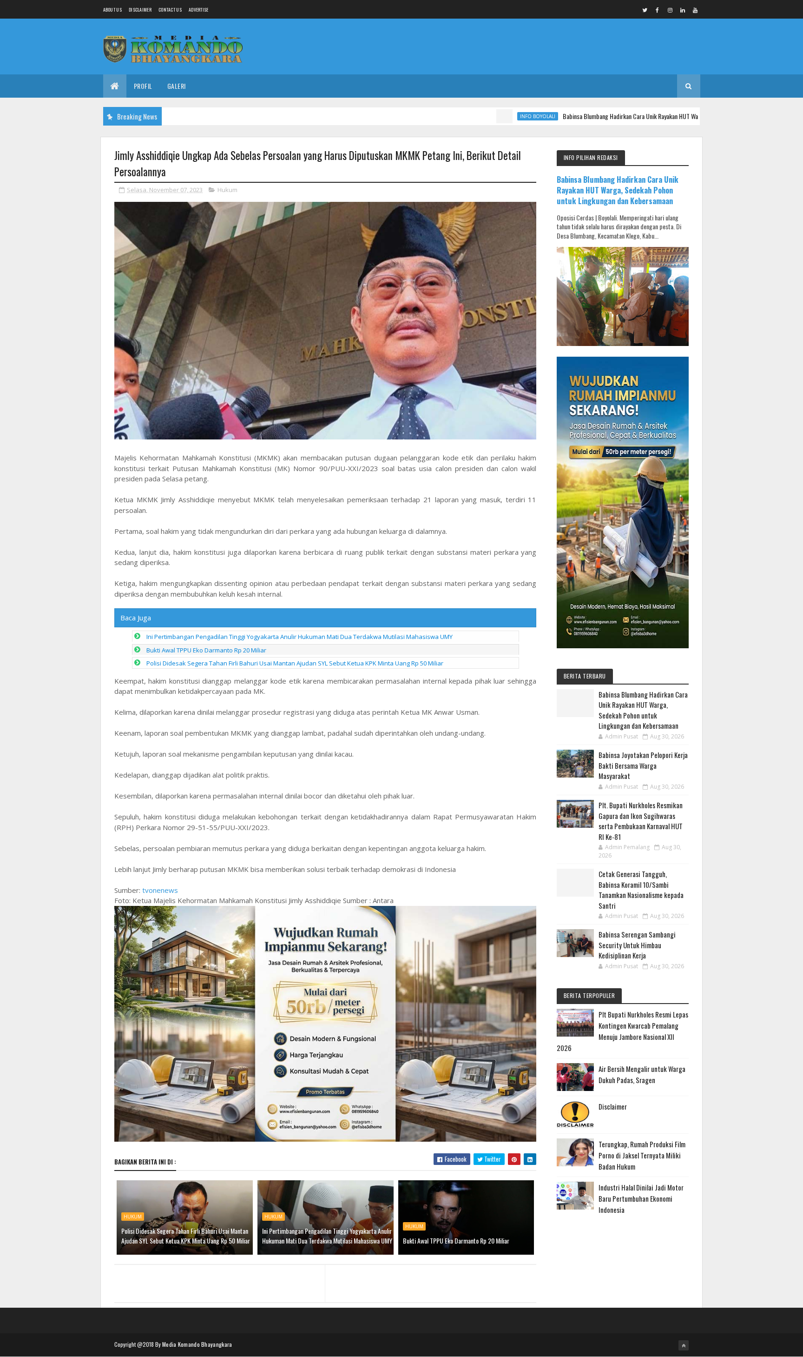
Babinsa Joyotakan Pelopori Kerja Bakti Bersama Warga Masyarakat (643, 765)
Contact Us (170, 9)
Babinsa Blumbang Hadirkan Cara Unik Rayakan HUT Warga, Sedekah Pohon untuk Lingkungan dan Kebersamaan (646, 116)
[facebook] (657, 10)
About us (112, 9)
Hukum (227, 190)
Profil (143, 86)
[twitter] (645, 10)
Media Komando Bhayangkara (197, 1344)
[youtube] (695, 10)
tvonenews (160, 890)
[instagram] (670, 10)
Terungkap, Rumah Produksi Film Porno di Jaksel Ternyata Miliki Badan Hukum (642, 1155)
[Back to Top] (683, 1345)
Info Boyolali (486, 116)
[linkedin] (683, 10)
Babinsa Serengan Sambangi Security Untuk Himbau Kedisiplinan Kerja (637, 944)
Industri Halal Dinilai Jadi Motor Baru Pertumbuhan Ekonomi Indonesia (641, 1198)
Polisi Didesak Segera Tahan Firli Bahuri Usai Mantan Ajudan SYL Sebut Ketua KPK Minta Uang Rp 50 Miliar (294, 663)
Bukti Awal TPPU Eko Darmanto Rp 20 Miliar (206, 650)
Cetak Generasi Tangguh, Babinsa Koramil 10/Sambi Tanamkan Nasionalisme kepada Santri (641, 890)
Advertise (199, 9)
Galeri (176, 86)
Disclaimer (140, 9)
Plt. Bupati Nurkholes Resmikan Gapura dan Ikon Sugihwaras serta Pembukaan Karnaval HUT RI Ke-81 (641, 821)
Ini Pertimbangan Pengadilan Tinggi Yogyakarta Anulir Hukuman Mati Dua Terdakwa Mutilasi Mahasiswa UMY (299, 636)
